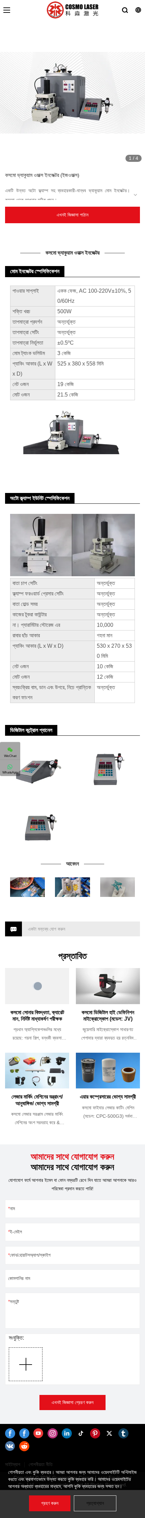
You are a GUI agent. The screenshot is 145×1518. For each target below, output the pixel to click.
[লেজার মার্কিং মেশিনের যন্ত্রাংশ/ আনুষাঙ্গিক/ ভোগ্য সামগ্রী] (37, 1071)
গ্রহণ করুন (49, 1503)
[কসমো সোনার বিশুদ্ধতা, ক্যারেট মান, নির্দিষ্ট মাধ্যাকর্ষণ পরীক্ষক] (37, 986)
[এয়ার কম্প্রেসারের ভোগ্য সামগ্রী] (108, 1071)
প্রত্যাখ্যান (95, 1503)
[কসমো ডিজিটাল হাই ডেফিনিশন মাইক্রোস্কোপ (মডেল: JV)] (108, 986)
